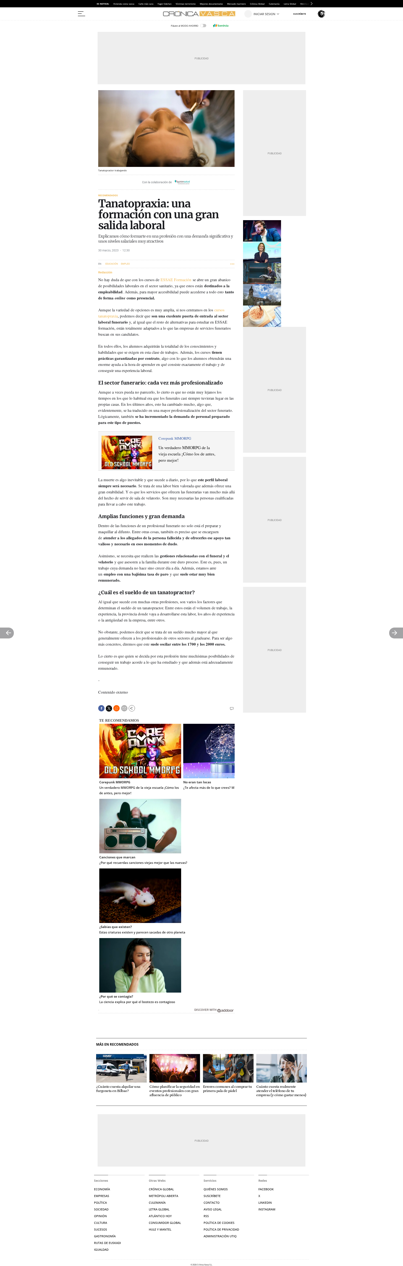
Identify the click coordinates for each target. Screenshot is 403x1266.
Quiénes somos (216, 1189)
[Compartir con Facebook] (101, 708)
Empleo (125, 264)
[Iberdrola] (220, 25)
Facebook (266, 1189)
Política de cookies (219, 1223)
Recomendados (108, 195)
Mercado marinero (236, 4)
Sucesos (100, 1229)
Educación (111, 264)
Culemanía (274, 4)
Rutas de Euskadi (107, 1243)
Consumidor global (165, 1223)
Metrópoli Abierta (163, 1196)
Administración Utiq (220, 1236)
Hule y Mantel (160, 1229)
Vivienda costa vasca (123, 4)
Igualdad (101, 1250)
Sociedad (101, 1209)
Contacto (212, 1203)
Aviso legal (213, 1209)
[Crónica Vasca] (201, 13)
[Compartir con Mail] (124, 708)
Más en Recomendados (117, 1044)
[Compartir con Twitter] (109, 708)
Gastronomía (105, 1236)
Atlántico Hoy (160, 1216)
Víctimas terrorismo (186, 4)
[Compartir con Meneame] (116, 708)
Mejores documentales (211, 4)
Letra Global (290, 4)
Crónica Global (257, 4)
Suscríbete (212, 1196)
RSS (206, 1216)
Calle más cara (146, 4)
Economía (102, 1189)
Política (100, 1203)
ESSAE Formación (176, 279)
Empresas (101, 1196)
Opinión (100, 1216)
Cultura (100, 1223)
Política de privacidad (221, 1229)
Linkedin (265, 1203)
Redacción (105, 272)
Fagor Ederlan (164, 4)
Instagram (266, 1209)
